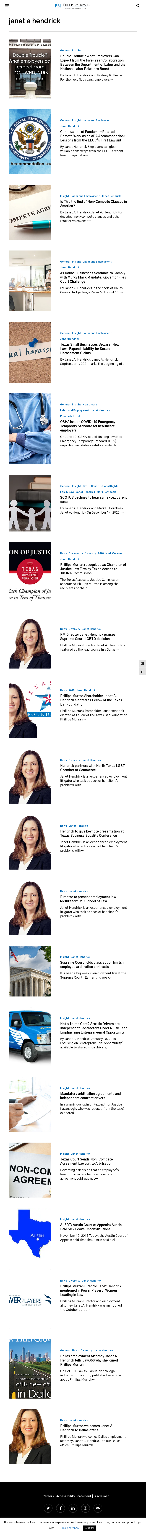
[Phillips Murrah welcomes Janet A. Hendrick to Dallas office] (30, 1436)
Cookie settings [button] (69, 1528)
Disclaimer (101, 1496)
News (63, 553)
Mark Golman (113, 553)
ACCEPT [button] (89, 1528)
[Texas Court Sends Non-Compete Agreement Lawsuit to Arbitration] (30, 1170)
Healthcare (90, 404)
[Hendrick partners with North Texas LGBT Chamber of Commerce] (30, 776)
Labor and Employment (97, 120)
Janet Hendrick (69, 126)
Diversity (90, 553)
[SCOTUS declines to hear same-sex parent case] (30, 503)
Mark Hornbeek (106, 492)
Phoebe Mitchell (70, 416)
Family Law (67, 492)
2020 (101, 553)
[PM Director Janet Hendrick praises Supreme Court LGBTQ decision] (30, 643)
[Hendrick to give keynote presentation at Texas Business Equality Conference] (30, 842)
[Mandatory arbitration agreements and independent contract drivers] (30, 1104)
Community (76, 553)
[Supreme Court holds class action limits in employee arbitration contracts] (30, 971)
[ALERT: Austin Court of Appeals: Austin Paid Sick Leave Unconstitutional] (30, 1233)
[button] (7, 5)
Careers (48, 1496)
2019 (71, 690)
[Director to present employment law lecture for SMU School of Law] (30, 907)
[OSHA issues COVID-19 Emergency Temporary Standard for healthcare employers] (30, 428)
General (65, 50)
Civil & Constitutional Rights (101, 486)
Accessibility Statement (73, 1496)
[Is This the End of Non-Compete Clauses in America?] (30, 212)
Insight (76, 50)
